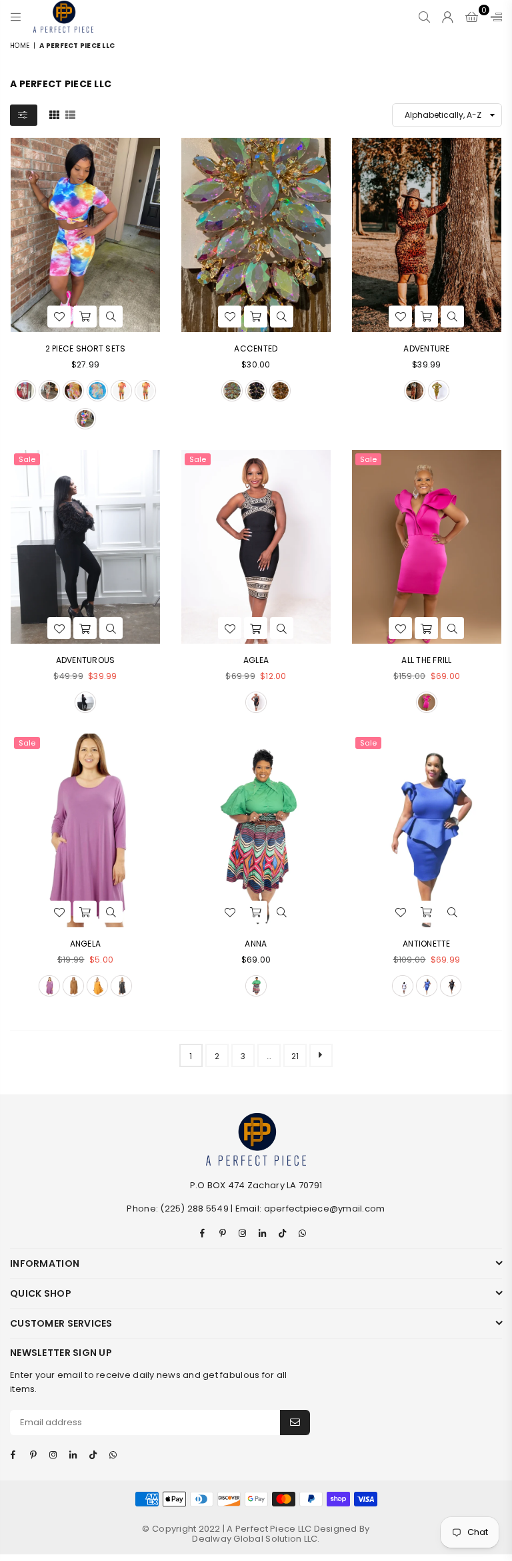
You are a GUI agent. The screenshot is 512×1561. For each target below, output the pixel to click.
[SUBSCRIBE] (295, 1422)
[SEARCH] (424, 17)
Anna (256, 943)
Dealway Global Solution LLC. (255, 1538)
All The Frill (426, 660)
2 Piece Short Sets (85, 348)
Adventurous (85, 660)
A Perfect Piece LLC (270, 1528)
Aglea (256, 660)
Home (19, 46)
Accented (255, 348)
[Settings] (493, 17)
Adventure (426, 348)
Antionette (427, 943)
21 (295, 1056)
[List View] (70, 114)
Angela (85, 943)
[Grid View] (54, 114)
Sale (27, 459)
